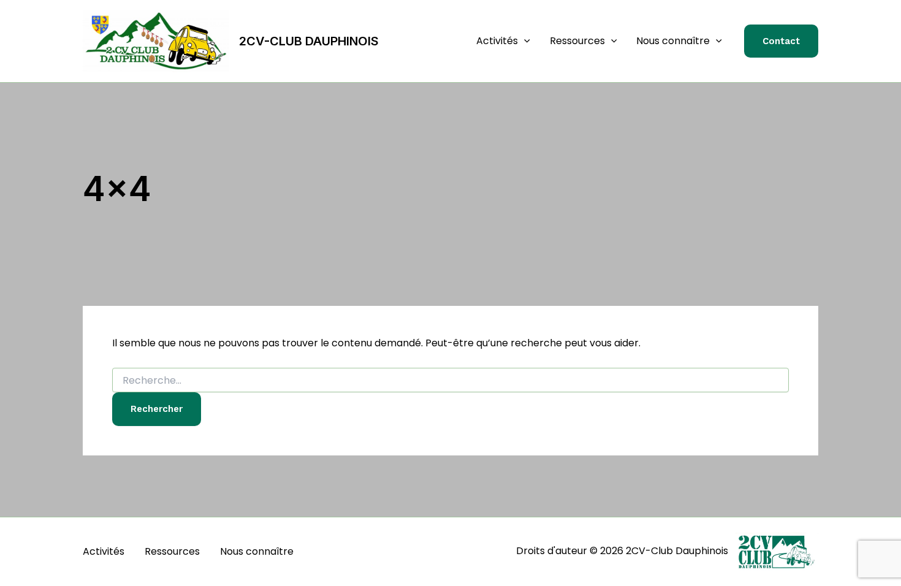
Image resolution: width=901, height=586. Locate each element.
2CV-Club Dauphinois (309, 41)
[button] (524, 41)
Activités (497, 41)
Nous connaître (673, 41)
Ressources (577, 41)
